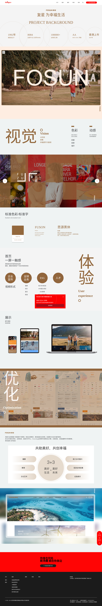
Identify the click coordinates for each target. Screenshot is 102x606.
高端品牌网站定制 (15, 580)
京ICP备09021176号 (74, 600)
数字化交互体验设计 (16, 589)
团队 (6, 582)
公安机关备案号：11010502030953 (87, 600)
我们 (6, 580)
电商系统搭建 (14, 587)
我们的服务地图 (92, 2)
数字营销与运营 (15, 591)
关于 (57, 2)
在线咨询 (50, 305)
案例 (68, 2)
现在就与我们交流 (49, 565)
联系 (79, 2)
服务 (63, 2)
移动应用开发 (14, 582)
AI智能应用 (14, 584)
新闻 (73, 2)
